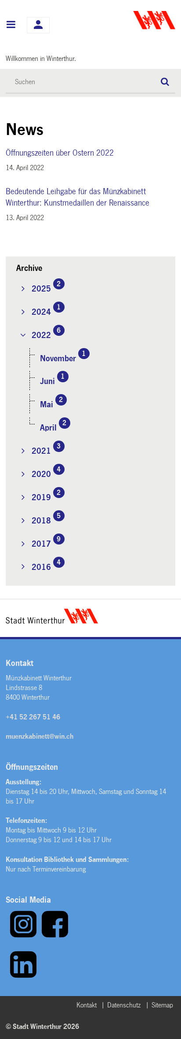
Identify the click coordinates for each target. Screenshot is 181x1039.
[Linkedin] (23, 976)
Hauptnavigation (11, 25)
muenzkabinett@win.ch (39, 736)
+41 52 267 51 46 (33, 717)
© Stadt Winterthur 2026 (42, 1026)
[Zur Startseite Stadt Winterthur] (52, 621)
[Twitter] (7, 976)
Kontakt (86, 1005)
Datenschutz (124, 1005)
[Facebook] (55, 935)
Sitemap (162, 1005)
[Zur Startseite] (133, 20)
